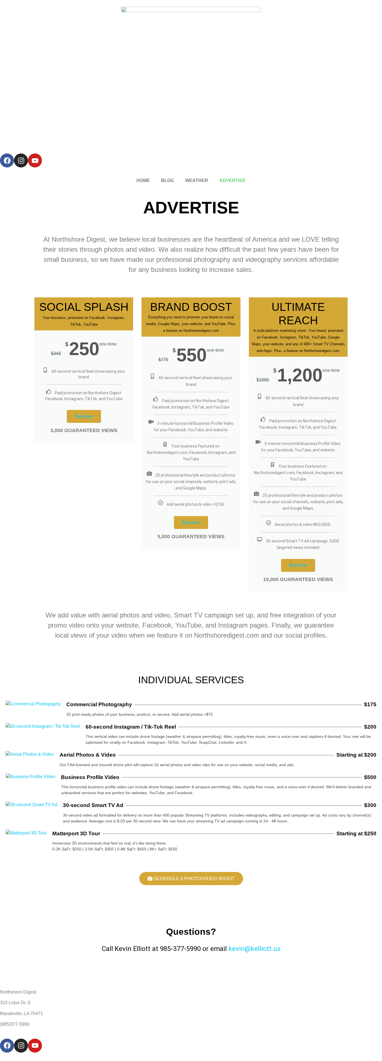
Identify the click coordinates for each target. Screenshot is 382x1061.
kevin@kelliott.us (254, 949)
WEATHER (196, 180)
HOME (143, 180)
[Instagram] (21, 160)
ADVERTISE (232, 180)
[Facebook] (7, 160)
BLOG (167, 180)
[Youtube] (35, 160)
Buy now (84, 416)
